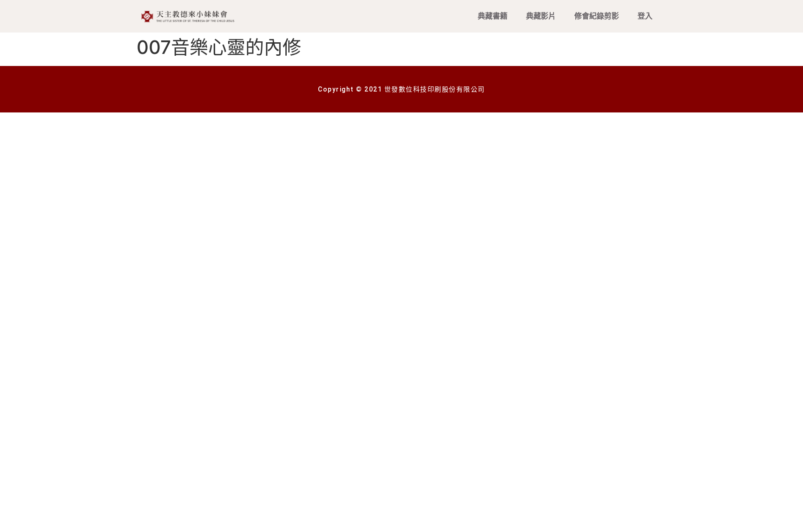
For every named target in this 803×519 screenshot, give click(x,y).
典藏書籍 (492, 16)
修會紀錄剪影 (596, 16)
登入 (645, 16)
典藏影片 (541, 16)
